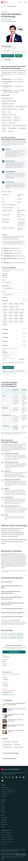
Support (2, 809)
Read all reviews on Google (8, 694)
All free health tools (5, 844)
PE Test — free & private (6, 835)
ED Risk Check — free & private (7, 839)
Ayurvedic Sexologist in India (7, 789)
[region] (14, 211)
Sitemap (2, 826)
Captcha (4, 351)
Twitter (5, 634)
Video (6, 275)
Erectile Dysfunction (7, 747)
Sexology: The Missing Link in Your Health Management (16, 715)
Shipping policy (4, 824)
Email (4, 291)
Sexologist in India (4, 787)
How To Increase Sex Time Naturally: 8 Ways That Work (15, 720)
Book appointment (8, 55)
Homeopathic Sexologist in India (7, 792)
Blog (2, 804)
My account (3, 811)
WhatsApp (18, 55)
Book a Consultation (14, 652)
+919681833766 (7, 59)
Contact (2, 807)
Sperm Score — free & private (7, 841)
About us (3, 802)
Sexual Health (17, 744)
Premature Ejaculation (18, 747)
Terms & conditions (5, 817)
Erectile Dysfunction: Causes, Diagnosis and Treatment (16, 709)
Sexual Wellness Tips (7, 744)
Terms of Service (16, 370)
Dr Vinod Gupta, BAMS (14, 620)
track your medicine (18, 541)
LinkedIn (5, 637)
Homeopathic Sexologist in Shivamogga (15, 427)
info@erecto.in (23, 854)
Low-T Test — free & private (6, 837)
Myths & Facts (15, 741)
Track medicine (4, 796)
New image (22, 359)
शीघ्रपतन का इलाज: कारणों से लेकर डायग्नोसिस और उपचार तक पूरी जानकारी (16, 704)
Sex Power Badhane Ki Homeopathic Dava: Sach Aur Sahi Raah (16, 725)
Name (4, 280)
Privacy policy (4, 819)
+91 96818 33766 (17, 854)
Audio (6, 277)
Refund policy (4, 822)
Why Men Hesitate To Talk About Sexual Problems (16, 731)
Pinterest (21, 634)
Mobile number (6, 286)
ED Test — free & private (6, 832)
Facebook (13, 634)
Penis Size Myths (6, 741)
